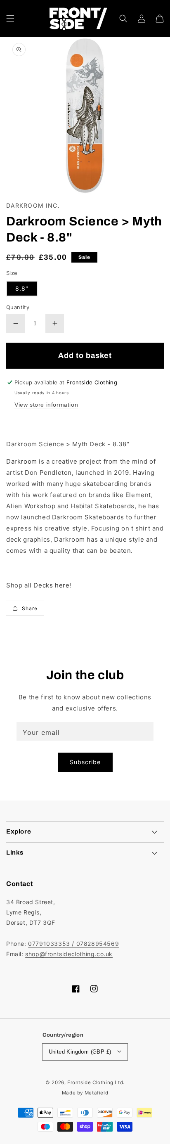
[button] (10, 18)
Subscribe (85, 761)
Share (30, 608)
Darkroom (21, 461)
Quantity (17, 307)
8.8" (21, 288)
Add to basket (85, 355)
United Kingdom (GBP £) (80, 1052)
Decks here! (52, 585)
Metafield (96, 1093)
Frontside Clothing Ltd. (96, 1082)
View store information (46, 404)
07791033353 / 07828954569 (73, 943)
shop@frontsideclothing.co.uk (69, 953)
